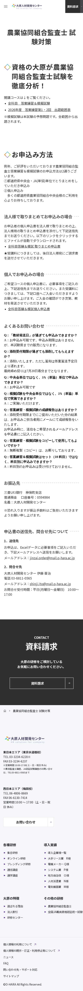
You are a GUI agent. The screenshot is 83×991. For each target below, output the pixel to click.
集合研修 (12, 852)
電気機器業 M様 (58, 886)
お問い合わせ (25, 822)
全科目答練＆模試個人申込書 (29, 308)
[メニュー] (5, 6)
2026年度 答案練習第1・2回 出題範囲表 (39, 109)
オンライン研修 (16, 858)
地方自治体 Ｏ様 (58, 875)
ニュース (8, 957)
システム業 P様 (58, 869)
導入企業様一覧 (57, 852)
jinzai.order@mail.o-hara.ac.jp (52, 557)
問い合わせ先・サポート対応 (20, 970)
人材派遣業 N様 (58, 881)
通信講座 (12, 869)
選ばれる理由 (15, 906)
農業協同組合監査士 (60, 906)
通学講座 (12, 875)
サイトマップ (11, 976)
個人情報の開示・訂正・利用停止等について (29, 951)
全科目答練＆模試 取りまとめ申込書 (34, 246)
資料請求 (72, 6)
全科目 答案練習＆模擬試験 (29, 103)
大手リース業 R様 (59, 858)
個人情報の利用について (17, 944)
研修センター (15, 917)
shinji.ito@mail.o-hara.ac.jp (50, 583)
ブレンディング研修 (19, 864)
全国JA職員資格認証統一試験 (65, 912)
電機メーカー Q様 (58, 864)
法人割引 (12, 912)
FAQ (5, 963)
